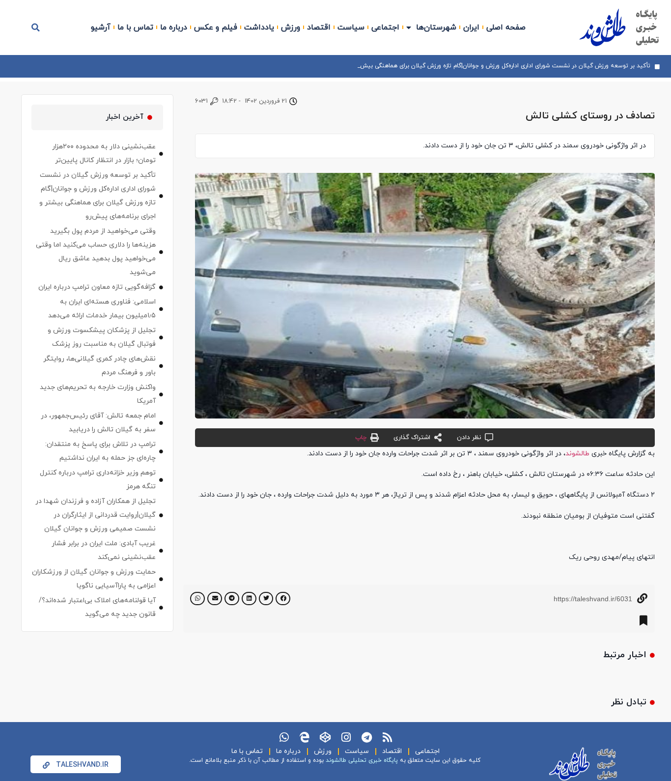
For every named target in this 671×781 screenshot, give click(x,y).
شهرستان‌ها (436, 27)
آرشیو (101, 27)
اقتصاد (319, 27)
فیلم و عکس (215, 27)
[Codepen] (325, 737)
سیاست (350, 27)
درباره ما (173, 27)
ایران (471, 27)
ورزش (290, 27)
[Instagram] (345, 737)
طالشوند (577, 453)
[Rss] (387, 737)
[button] (35, 27)
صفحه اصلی (506, 27)
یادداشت (259, 27)
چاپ (360, 437)
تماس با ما (135, 27)
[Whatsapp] (284, 737)
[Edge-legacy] (304, 737)
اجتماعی (385, 27)
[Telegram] (366, 737)
